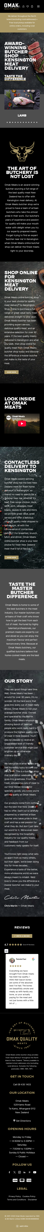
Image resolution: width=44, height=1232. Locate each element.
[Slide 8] (26, 122)
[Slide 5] (18, 122)
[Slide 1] (7, 122)
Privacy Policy (15, 1196)
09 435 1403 (24, 1084)
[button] (38, 6)
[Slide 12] (36, 122)
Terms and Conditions (16, 1199)
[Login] (22, 6)
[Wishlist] (26, 6)
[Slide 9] (28, 122)
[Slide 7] (23, 122)
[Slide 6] (20, 122)
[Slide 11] (34, 122)
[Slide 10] (31, 122)
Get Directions (23, 1120)
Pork (22, 115)
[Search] (18, 6)
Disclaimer (32, 1199)
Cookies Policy (28, 1196)
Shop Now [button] (11, 372)
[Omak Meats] (11, 6)
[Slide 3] (12, 122)
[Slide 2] (10, 122)
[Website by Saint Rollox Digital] (22, 1226)
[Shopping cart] (31, 6)
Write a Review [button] (23, 936)
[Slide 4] (15, 122)
